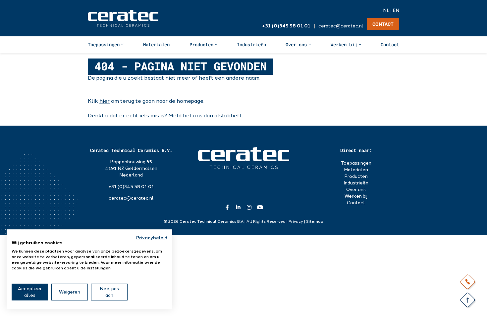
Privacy (296, 221)
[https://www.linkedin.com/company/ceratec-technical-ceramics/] (238, 207)
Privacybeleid (151, 237)
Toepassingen (104, 44)
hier (104, 101)
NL (386, 10)
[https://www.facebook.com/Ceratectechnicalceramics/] (227, 207)
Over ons (296, 44)
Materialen (156, 44)
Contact (383, 24)
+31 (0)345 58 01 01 (286, 26)
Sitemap (314, 221)
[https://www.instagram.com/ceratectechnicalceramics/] (249, 207)
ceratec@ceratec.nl (340, 26)
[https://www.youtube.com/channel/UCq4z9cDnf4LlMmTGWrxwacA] (260, 207)
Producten (201, 44)
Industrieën (251, 44)
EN (396, 10)
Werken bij (344, 44)
